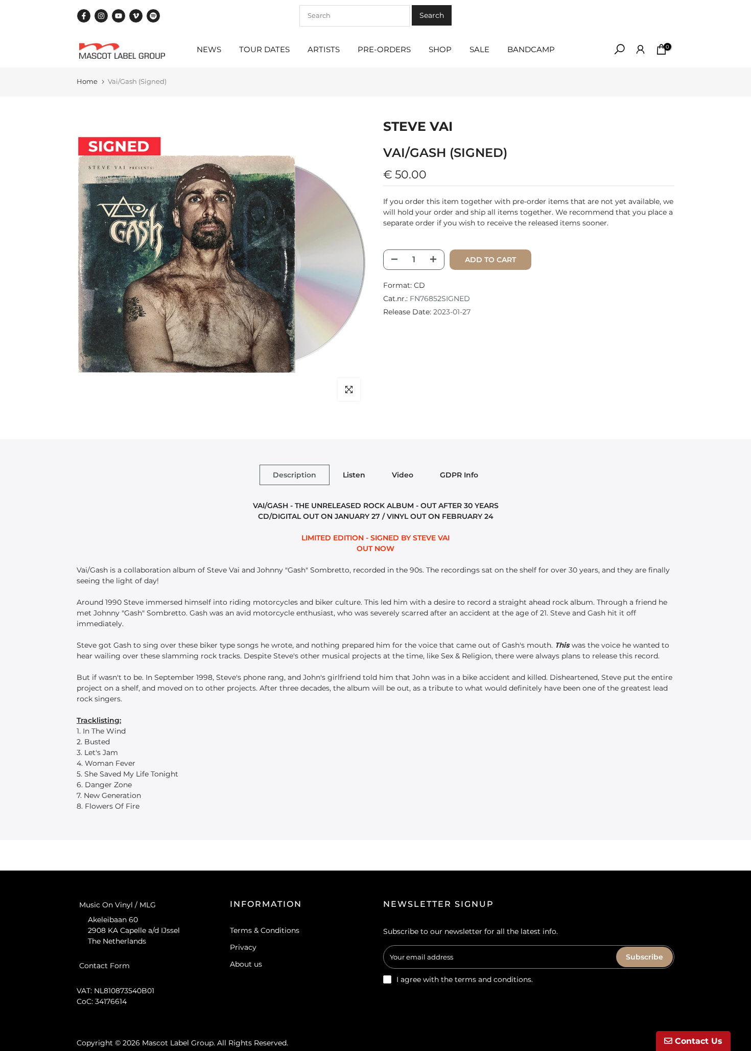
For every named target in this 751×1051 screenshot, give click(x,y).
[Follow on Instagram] (101, 16)
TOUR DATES (264, 49)
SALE (479, 49)
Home (87, 81)
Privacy (243, 947)
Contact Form (104, 965)
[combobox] (354, 16)
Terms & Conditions (264, 930)
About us (246, 964)
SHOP (440, 49)
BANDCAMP (531, 49)
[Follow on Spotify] (153, 16)
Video (402, 474)
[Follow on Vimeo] (136, 16)
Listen (354, 474)
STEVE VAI (418, 126)
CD (419, 284)
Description (294, 474)
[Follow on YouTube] (118, 16)
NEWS (209, 49)
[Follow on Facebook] (84, 16)
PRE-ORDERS (384, 49)
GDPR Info (459, 474)
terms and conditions (493, 979)
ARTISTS (324, 49)
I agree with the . (464, 979)
